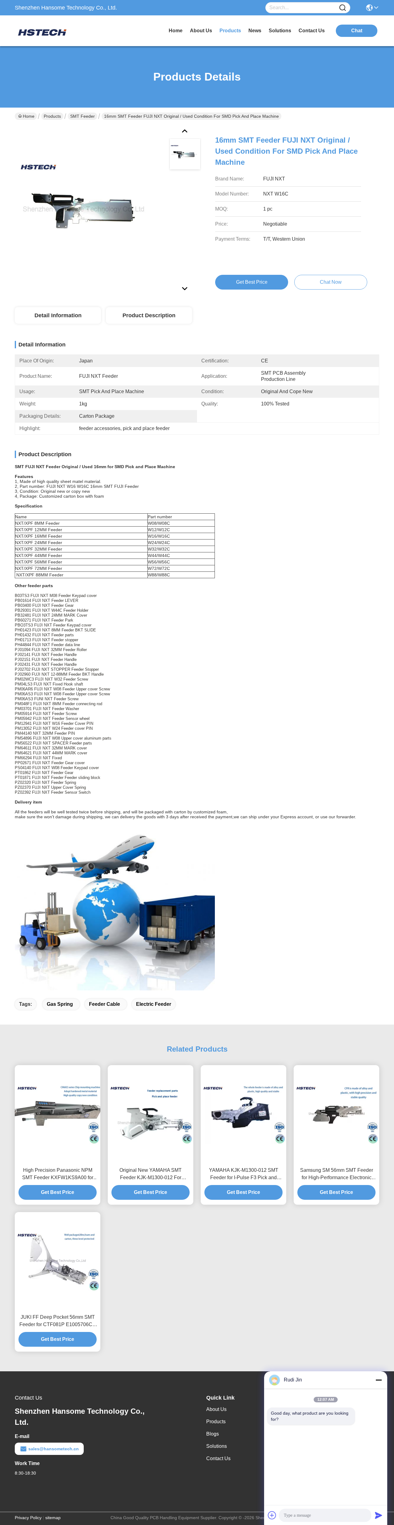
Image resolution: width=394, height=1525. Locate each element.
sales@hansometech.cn (53, 1448)
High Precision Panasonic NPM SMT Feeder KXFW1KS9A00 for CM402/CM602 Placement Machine (58, 1174)
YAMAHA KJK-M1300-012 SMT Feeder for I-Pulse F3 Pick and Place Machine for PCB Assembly (243, 1174)
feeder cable (104, 1004)
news (254, 30)
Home (176, 30)
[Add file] (272, 1515)
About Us (216, 1409)
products (230, 30)
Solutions (216, 1446)
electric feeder (153, 1004)
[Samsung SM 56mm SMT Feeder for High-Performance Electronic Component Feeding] (336, 1114)
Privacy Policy (28, 1517)
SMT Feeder (82, 116)
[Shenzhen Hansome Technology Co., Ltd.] (48, 31)
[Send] (379, 1515)
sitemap (53, 1517)
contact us (312, 30)
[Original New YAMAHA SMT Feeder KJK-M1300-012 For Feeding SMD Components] (150, 1114)
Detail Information (58, 315)
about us (201, 30)
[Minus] (378, 1380)
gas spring (60, 1004)
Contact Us (218, 1458)
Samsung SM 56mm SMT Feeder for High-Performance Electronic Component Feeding (336, 1174)
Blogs (212, 1433)
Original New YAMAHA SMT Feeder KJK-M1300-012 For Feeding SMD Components (150, 1174)
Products (52, 116)
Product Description (149, 315)
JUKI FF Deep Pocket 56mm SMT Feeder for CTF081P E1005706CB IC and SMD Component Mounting (57, 1321)
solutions (280, 30)
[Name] (342, 8)
